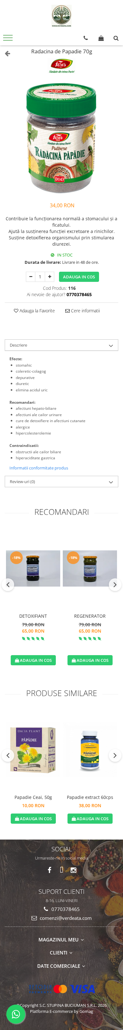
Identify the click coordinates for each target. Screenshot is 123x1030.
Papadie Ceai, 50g (33, 797)
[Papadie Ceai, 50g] (33, 749)
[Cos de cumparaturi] (101, 38)
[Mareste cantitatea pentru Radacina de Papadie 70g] (49, 277)
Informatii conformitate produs (38, 468)
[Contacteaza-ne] (85, 38)
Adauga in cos (79, 277)
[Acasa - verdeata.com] (61, 16)
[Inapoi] (4, 53)
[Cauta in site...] (116, 38)
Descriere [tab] (18, 345)
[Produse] (8, 39)
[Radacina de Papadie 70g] (61, 138)
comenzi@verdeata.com (65, 918)
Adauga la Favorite (36, 311)
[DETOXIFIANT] (33, 568)
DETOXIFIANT (33, 616)
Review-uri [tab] (22, 481)
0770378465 (65, 909)
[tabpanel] (61, 138)
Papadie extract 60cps (90, 797)
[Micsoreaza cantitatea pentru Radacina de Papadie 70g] (30, 277)
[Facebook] (49, 870)
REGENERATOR (90, 616)
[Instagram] (73, 870)
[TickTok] (61, 870)
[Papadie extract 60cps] (90, 749)
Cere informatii (85, 311)
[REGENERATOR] (90, 568)
